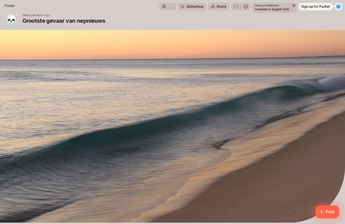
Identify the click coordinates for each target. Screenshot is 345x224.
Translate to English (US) (272, 9)
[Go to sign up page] (338, 6)
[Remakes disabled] (236, 6)
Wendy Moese (32, 15)
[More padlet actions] (245, 6)
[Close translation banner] (294, 5)
